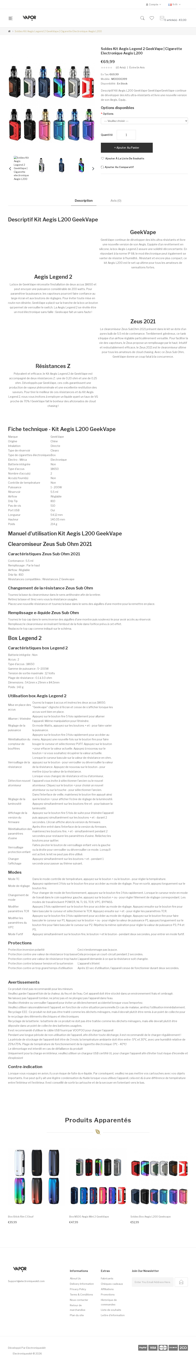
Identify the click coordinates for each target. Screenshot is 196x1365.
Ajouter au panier (127, 147)
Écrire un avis (137, 67)
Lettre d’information (113, 1315)
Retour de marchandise (77, 1307)
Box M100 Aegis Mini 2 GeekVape (89, 1216)
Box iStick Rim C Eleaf (20, 1216)
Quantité (107, 134)
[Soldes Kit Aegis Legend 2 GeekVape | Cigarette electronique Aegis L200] (22, 168)
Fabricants (107, 1278)
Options (108, 113)
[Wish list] (151, 18)
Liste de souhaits (111, 1309)
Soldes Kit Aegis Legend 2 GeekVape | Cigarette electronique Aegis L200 (58, 31)
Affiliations (107, 1289)
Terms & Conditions (81, 1294)
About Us (75, 1278)
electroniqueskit (36, 1347)
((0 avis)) (121, 67)
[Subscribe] (181, 1282)
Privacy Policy (78, 1289)
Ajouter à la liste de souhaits (124, 158)
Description (84, 200)
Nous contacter (79, 1299)
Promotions (108, 1294)
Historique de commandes (109, 1302)
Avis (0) (115, 200)
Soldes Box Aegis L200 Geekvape (151, 1216)
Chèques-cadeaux (112, 1283)
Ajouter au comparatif (119, 167)
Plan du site (77, 1315)
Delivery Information (82, 1283)
